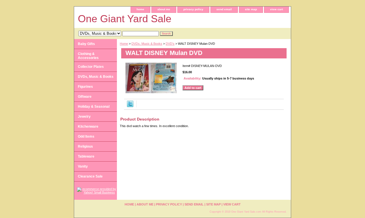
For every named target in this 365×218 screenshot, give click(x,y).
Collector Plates (91, 67)
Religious (85, 146)
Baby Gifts (86, 44)
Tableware (86, 156)
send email (224, 9)
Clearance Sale (90, 176)
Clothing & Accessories (88, 56)
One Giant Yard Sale (124, 19)
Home (124, 43)
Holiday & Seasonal (94, 107)
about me (163, 9)
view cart (276, 9)
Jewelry (84, 117)
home (140, 9)
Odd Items (86, 136)
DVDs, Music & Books (146, 43)
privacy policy (193, 9)
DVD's (170, 43)
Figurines (85, 87)
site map (251, 9)
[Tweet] (130, 106)
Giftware (85, 97)
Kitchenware (88, 127)
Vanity (83, 166)
